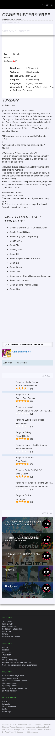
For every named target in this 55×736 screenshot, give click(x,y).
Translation (6, 654)
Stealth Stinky (16, 240)
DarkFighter (11, 586)
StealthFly (14, 245)
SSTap (4, 709)
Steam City (15, 253)
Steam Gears (16, 267)
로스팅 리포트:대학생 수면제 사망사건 (22, 555)
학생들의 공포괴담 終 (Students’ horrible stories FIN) (22, 539)
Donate (5, 647)
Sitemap (5, 649)
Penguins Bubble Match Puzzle (30, 419)
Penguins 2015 (22, 394)
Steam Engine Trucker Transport (25, 258)
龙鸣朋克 (10, 570)
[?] (16, 61)
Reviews (28, 13)
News (38, 13)
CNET (4, 701)
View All (46, 375)
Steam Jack (15, 271)
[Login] (51, 4)
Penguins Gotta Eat (25, 457)
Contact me (6, 631)
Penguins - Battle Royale (27, 381)
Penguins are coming (25, 407)
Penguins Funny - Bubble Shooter (31, 444)
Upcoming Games (9, 685)
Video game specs (9, 683)
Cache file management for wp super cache (19, 665)
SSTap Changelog (9, 659)
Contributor (6, 652)
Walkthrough (10, 22)
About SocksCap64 (10, 626)
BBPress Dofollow (9, 690)
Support (24, 31)
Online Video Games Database (14, 680)
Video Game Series (10, 678)
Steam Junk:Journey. (19, 280)
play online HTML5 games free (14, 688)
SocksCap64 (7, 711)
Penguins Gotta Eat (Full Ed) (29, 470)
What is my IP (7, 624)
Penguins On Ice (23, 495)
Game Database (11, 13)
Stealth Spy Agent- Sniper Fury (24, 236)
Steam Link (15, 289)
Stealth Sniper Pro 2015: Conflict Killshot (28, 227)
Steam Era (14, 262)
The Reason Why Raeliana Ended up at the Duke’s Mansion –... (23, 523)
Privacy (5, 633)
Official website (32, 71)
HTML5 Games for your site (13, 675)
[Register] (47, 4)
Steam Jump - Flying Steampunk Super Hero (30, 275)
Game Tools (9, 31)
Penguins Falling (23, 432)
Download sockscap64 (11, 636)
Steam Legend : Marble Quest (24, 284)
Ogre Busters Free (21, 351)
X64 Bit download (9, 706)
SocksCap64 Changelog (12, 628)
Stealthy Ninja (16, 249)
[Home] (5, 4)
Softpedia (6, 704)
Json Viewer (7, 621)
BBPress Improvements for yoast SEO (17, 662)
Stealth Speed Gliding (20, 231)
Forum (4, 657)
